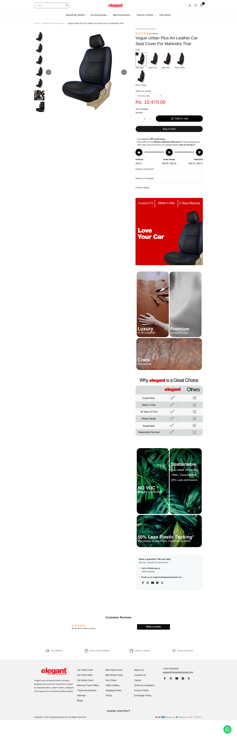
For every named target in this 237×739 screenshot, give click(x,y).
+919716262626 (148, 572)
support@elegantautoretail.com (167, 577)
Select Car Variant (143, 91)
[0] (201, 5)
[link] (165, 679)
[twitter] (189, 679)
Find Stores (165, 15)
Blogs (80, 700)
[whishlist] (195, 5)
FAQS (109, 695)
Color (138, 50)
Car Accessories (98, 15)
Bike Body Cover (114, 675)
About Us (139, 670)
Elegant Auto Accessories (54, 23)
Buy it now (169, 128)
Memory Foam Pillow (88, 685)
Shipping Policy (114, 690)
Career (137, 680)
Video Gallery (113, 685)
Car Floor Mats (84, 675)
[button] (142, 33)
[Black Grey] (154, 59)
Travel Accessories (87, 690)
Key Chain (111, 680)
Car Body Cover (85, 680)
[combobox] (52, 5)
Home (37, 23)
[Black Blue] (141, 59)
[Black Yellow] (180, 59)
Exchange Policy (142, 695)
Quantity (139, 112)
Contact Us (140, 675)
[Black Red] (167, 59)
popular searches (118, 710)
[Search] (67, 5)
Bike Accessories (121, 15)
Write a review (153, 627)
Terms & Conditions (144, 685)
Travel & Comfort (145, 15)
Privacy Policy (141, 690)
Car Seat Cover (85, 670)
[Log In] (189, 5)
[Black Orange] (141, 76)
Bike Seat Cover (114, 670)
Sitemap (81, 695)
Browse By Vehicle (75, 15)
